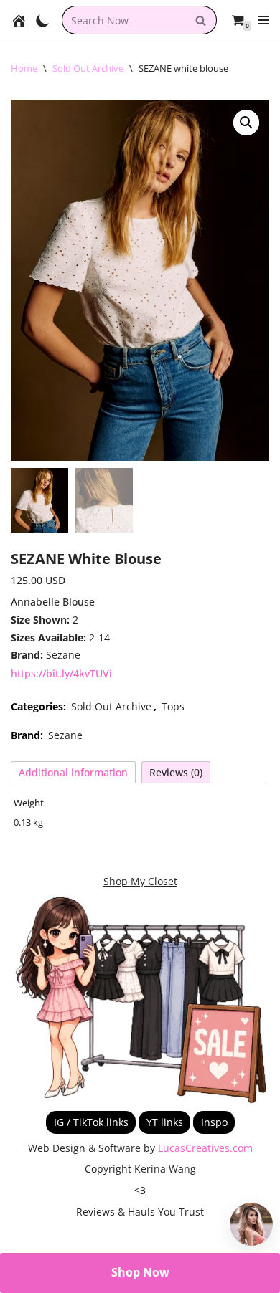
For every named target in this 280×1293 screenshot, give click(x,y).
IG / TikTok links (91, 1122)
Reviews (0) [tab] (175, 772)
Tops (173, 706)
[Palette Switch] (42, 20)
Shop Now (140, 1272)
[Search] (201, 20)
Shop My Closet (140, 881)
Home (24, 68)
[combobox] (123, 20)
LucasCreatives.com (205, 1148)
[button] (246, 122)
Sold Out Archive (87, 68)
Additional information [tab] (73, 772)
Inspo (214, 1122)
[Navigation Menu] (263, 20)
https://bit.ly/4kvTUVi (61, 673)
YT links (164, 1122)
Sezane (65, 735)
